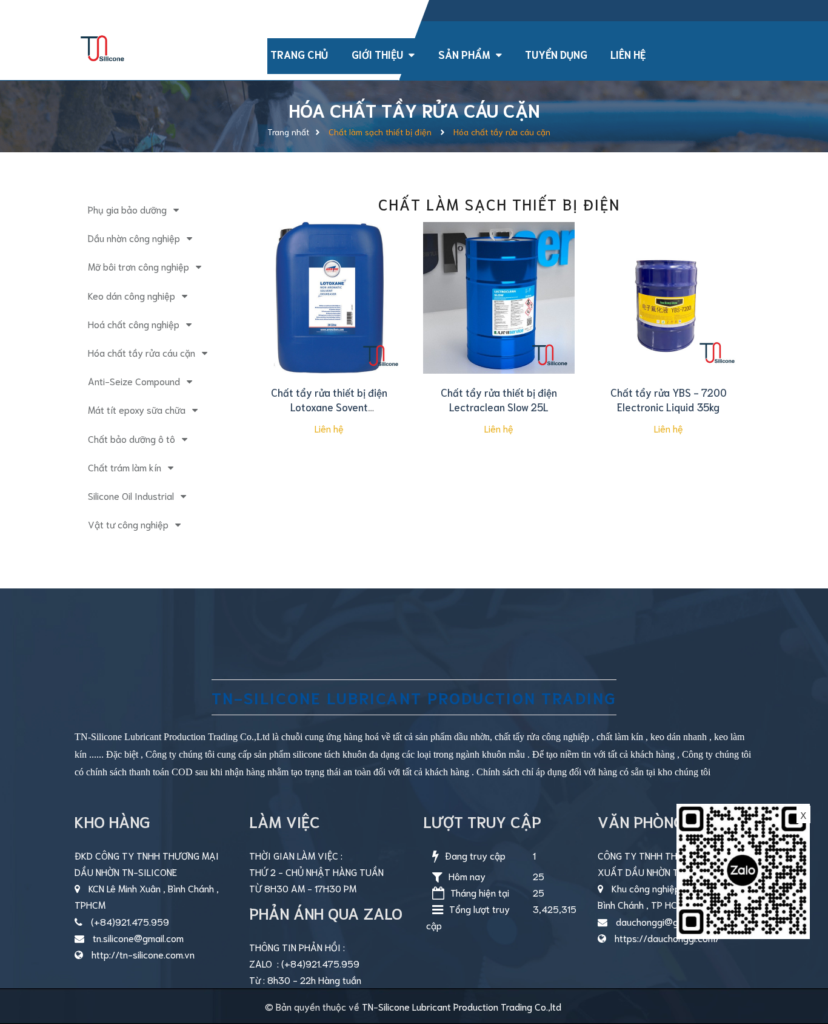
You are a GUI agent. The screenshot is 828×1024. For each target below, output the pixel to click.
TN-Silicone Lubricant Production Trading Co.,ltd (461, 1006)
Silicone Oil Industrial (131, 495)
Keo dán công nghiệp (131, 295)
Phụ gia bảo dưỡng (127, 209)
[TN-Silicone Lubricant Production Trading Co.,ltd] (103, 45)
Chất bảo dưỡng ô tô (131, 438)
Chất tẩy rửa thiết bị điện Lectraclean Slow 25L (499, 399)
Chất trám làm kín (124, 466)
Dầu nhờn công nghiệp (134, 237)
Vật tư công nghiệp (128, 523)
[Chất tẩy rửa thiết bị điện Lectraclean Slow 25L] (499, 298)
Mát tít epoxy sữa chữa (136, 409)
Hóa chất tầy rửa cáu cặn (141, 352)
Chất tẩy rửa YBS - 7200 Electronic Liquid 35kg (668, 399)
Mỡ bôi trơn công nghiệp (138, 266)
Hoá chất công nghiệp (133, 323)
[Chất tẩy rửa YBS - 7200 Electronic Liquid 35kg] (668, 298)
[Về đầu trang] (798, 960)
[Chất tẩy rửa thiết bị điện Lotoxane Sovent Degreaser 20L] (329, 298)
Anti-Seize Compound (134, 380)
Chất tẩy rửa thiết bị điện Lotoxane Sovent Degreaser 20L (329, 406)
